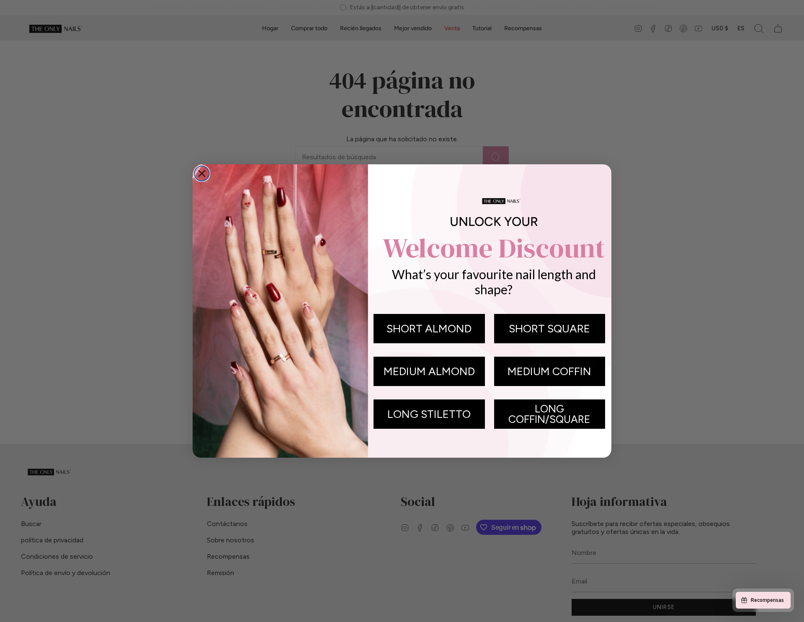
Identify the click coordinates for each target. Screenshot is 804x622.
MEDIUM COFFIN (549, 371)
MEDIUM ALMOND (429, 371)
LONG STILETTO (429, 414)
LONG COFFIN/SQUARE (549, 413)
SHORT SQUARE (549, 328)
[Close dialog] (201, 173)
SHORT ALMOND (429, 328)
